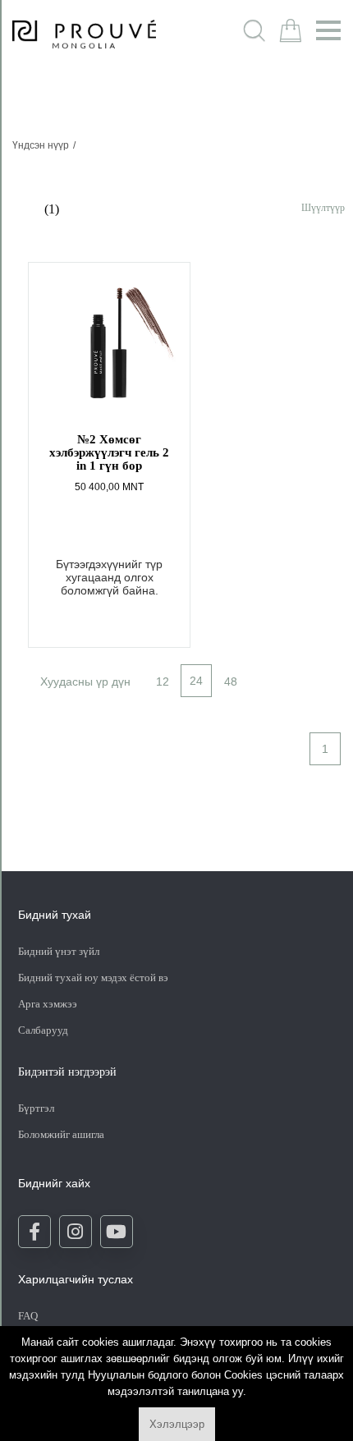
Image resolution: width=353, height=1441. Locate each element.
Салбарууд (43, 1030)
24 (196, 680)
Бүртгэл (37, 1108)
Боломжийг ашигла (61, 1134)
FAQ (28, 1316)
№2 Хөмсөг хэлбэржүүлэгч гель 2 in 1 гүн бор (109, 452)
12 (162, 681)
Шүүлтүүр (323, 207)
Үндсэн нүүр (40, 145)
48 (230, 681)
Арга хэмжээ (47, 1004)
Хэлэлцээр (176, 1424)
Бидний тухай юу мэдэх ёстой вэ (93, 977)
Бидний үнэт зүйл (58, 951)
